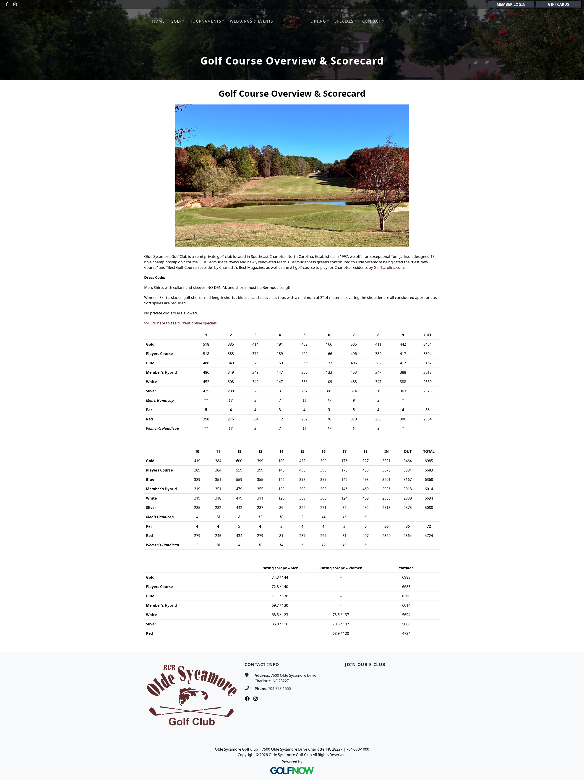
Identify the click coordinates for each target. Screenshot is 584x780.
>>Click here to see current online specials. (181, 323)
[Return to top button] (575, 643)
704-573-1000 (279, 688)
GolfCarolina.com (389, 267)
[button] (177, 21)
